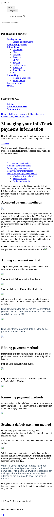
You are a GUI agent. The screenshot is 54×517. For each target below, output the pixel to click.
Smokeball (17, 67)
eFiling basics (19, 80)
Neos (15, 73)
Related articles (19, 178)
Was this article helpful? (23, 176)
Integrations (13, 47)
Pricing (10, 104)
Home (4, 114)
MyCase (16, 62)
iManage (17, 57)
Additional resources (17, 106)
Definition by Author (22, 181)
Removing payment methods (20, 171)
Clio (15, 52)
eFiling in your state (22, 78)
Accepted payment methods (19, 163)
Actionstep (17, 49)
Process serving (14, 83)
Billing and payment (17, 44)
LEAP (16, 60)
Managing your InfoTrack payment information (22, 115)
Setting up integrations (23, 42)
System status (13, 109)
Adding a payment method (19, 165)
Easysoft (16, 54)
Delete (6, 143)
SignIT (10, 85)
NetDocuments (19, 65)
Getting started (14, 39)
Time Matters (19, 70)
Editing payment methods (18, 168)
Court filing (12, 75)
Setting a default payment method (22, 173)
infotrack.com (16, 16)
